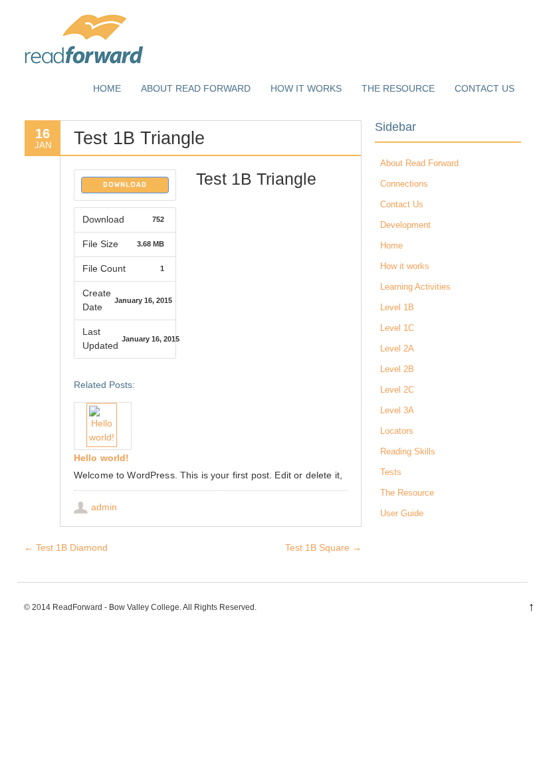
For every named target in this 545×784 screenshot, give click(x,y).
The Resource (398, 88)
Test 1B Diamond (66, 547)
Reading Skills (407, 451)
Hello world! (102, 457)
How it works (306, 88)
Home (107, 88)
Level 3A (397, 410)
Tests (390, 472)
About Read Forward (196, 88)
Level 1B (397, 307)
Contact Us (484, 88)
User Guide (401, 513)
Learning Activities (415, 287)
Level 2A (397, 348)
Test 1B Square (323, 547)
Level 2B (397, 369)
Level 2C (397, 390)
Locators (396, 431)
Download (125, 185)
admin (104, 507)
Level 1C (397, 328)
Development (405, 225)
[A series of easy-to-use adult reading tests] (84, 63)
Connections (404, 184)
